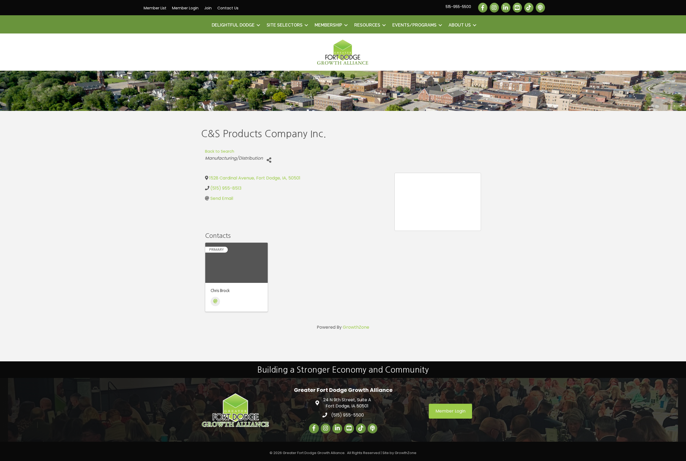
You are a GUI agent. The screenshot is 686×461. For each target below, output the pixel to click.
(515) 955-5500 (347, 415)
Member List (155, 8)
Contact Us (227, 8)
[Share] (269, 160)
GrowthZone (356, 327)
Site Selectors (285, 25)
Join (208, 8)
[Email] (215, 301)
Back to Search (219, 151)
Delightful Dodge (233, 25)
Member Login (185, 8)
